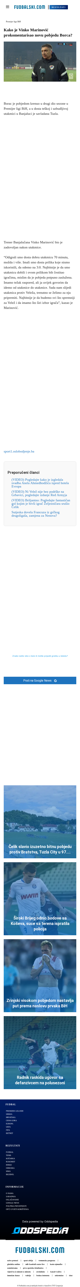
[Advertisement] (40, 177)
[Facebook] (27, 87)
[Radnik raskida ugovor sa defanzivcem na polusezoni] (40, 1052)
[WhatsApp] (53, 87)
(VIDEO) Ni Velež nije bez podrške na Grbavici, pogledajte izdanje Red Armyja (39, 493)
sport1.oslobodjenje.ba (19, 451)
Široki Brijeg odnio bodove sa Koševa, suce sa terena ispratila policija (40, 923)
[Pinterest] (44, 87)
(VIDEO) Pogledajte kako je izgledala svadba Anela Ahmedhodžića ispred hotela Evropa (40, 483)
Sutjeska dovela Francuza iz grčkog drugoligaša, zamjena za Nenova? (36, 513)
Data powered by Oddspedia (40, 1221)
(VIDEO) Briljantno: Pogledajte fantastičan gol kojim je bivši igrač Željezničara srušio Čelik (41, 503)
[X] (35, 87)
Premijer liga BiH (13, 21)
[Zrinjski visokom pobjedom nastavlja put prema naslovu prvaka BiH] (40, 975)
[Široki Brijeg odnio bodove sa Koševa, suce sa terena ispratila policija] (40, 898)
